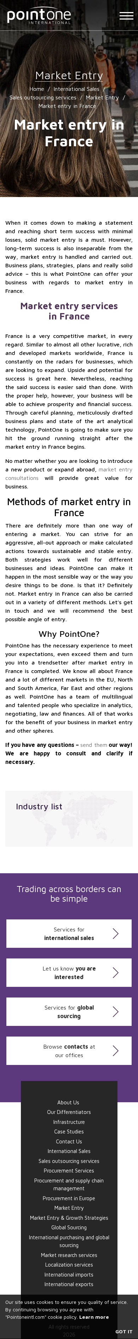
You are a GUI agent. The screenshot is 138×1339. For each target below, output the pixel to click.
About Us (68, 1102)
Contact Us (69, 1141)
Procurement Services (69, 1171)
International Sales (76, 89)
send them (93, 745)
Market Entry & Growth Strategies (69, 1218)
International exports (69, 1284)
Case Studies (69, 1131)
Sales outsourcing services (43, 97)
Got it (124, 1331)
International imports (69, 1275)
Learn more (94, 1317)
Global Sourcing (69, 1227)
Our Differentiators (69, 1112)
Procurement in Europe (69, 1198)
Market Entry (102, 97)
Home (36, 89)
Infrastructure (69, 1122)
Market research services (69, 1255)
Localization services (69, 1265)
